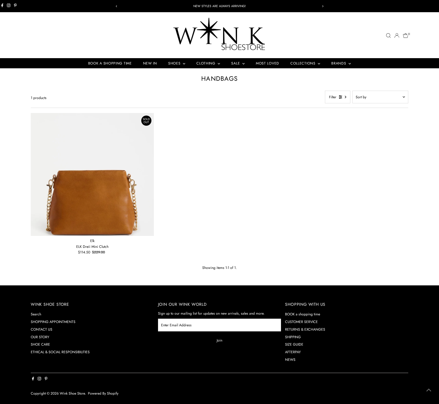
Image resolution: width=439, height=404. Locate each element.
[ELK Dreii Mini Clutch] (92, 174)
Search (36, 314)
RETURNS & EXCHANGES (305, 329)
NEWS (290, 359)
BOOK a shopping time (302, 314)
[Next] (322, 6)
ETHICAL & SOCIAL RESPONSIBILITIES (60, 351)
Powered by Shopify (103, 393)
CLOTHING (206, 63)
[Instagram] (9, 6)
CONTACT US (41, 329)
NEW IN (150, 63)
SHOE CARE (40, 344)
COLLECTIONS (303, 63)
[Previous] (116, 6)
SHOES (175, 63)
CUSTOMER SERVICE (301, 321)
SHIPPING (293, 337)
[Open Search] (388, 35)
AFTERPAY (293, 351)
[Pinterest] (15, 6)
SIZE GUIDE (294, 344)
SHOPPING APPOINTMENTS (53, 321)
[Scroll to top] (429, 390)
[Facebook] (2, 6)
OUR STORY (40, 337)
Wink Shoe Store (72, 393)
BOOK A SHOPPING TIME (110, 63)
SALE (236, 63)
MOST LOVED (267, 63)
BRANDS (339, 63)
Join (219, 340)
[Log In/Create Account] (397, 35)
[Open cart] (405, 35)
